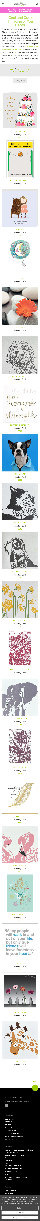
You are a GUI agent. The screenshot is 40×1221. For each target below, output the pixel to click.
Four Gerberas (20, 1012)
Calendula (20, 327)
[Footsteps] (20, 942)
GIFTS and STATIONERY (14, 1136)
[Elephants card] (20, 697)
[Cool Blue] (20, 452)
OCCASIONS (9, 1119)
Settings (20, 1208)
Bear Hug (20, 229)
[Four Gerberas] (20, 991)
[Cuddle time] (20, 501)
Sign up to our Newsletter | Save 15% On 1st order (19, 1151)
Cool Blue (20, 474)
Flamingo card (20, 865)
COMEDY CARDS (11, 1125)
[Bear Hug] (20, 208)
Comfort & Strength (20, 425)
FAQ (6, 1163)
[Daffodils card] (20, 599)
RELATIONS (9, 1128)
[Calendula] (20, 306)
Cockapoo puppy (20, 376)
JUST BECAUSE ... (11, 1139)
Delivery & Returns (13, 1166)
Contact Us (10, 1160)
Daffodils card (20, 621)
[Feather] (20, 795)
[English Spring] (20, 746)
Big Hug (20, 278)
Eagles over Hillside (20, 670)
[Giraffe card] (20, 1040)
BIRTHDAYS (9, 1122)
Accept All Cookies (20, 1217)
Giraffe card (20, 1061)
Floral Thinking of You (20, 914)
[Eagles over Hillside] (20, 648)
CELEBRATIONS (10, 1130)
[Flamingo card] (20, 844)
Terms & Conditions (13, 1169)
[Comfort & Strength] (20, 404)
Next (34, 1081)
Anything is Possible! (20, 180)
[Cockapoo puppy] (20, 355)
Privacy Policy (11, 1172)
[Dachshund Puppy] (20, 550)
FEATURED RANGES (12, 1133)
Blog (7, 1175)
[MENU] (3, 4)
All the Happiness (20, 131)
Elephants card (20, 719)
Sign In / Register (12, 1191)
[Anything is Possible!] (20, 159)
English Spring (20, 768)
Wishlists (9, 1193)
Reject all (20, 1213)
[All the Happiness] (20, 110)
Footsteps (20, 963)
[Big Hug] (20, 257)
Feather (20, 816)
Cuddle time (20, 523)
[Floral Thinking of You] (20, 893)
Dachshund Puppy (20, 572)
